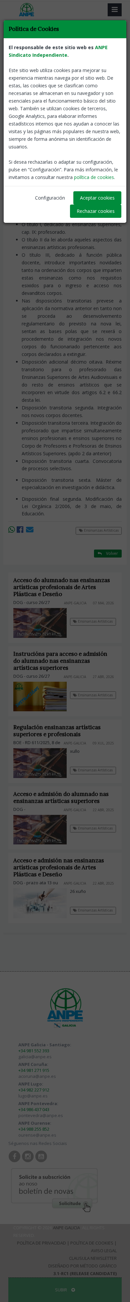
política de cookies (94, 177)
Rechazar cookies (96, 211)
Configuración (50, 198)
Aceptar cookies (97, 198)
